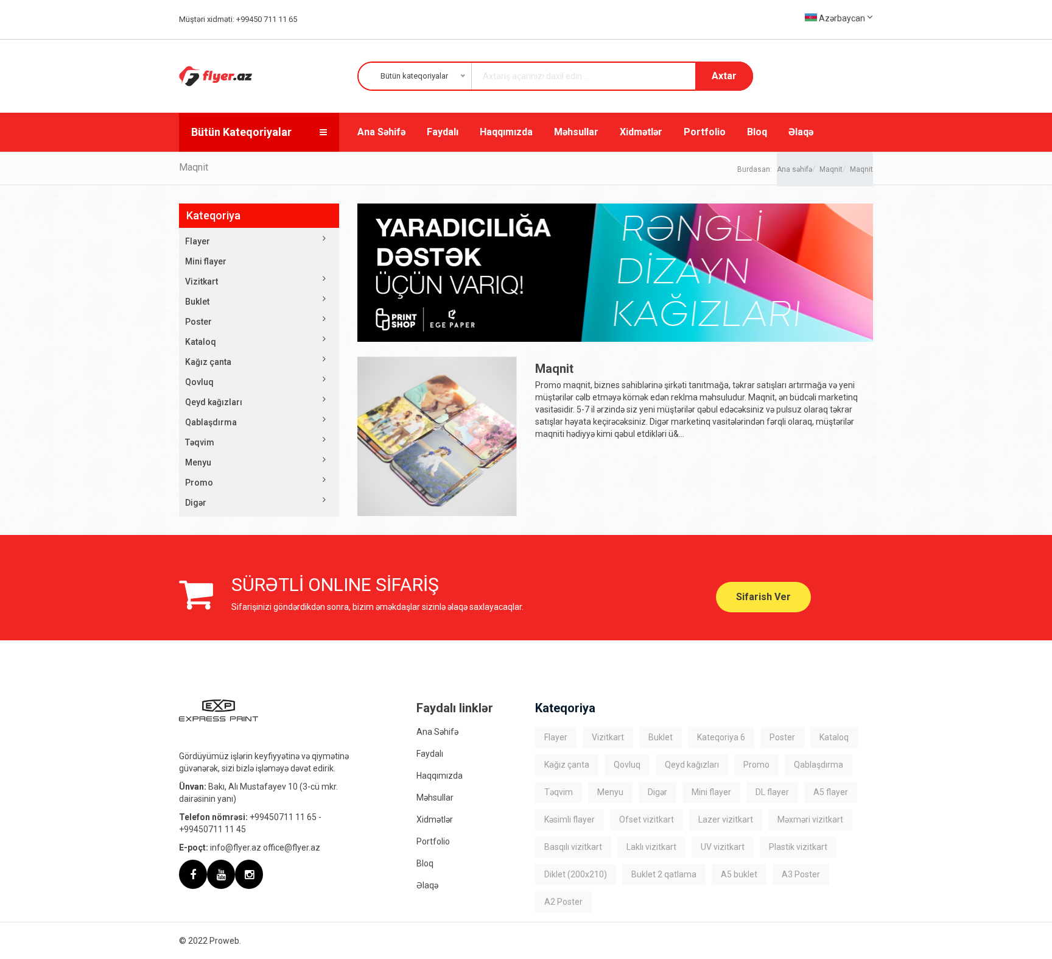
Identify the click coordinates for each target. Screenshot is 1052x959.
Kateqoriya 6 (721, 737)
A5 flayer (830, 792)
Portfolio (705, 132)
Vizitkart (201, 281)
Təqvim (199, 442)
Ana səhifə (794, 169)
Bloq (757, 132)
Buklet (197, 301)
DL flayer (772, 792)
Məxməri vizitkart (810, 819)
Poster (198, 322)
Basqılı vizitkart (573, 847)
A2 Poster (563, 902)
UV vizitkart (723, 847)
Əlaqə (800, 132)
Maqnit (831, 169)
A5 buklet (739, 874)
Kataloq (200, 342)
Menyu (198, 462)
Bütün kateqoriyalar (241, 132)
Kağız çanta (208, 362)
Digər (195, 503)
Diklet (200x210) (575, 874)
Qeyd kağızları (213, 402)
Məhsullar (576, 132)
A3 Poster (801, 874)
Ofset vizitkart (646, 819)
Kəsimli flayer (569, 819)
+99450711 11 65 (283, 817)
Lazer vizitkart (725, 819)
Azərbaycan (842, 18)
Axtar (724, 76)
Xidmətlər (641, 132)
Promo (199, 482)
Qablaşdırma (211, 422)
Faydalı (442, 132)
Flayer (197, 241)
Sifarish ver (763, 597)
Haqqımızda (506, 132)
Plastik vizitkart (798, 847)
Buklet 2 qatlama (663, 874)
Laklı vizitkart (651, 847)
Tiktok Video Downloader (656, 902)
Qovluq (199, 382)
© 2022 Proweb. (210, 941)
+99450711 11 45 (212, 829)
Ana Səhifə (381, 132)
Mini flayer (205, 261)
